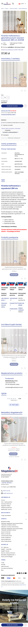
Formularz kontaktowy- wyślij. (8, 114)
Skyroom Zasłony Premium (8, 553)
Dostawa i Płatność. (6, 504)
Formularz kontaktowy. (7, 568)
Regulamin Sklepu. (6, 505)
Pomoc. (3, 500)
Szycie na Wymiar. (6, 532)
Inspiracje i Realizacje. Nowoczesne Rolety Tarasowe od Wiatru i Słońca (12, 524)
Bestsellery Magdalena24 (7, 555)
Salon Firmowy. (5, 566)
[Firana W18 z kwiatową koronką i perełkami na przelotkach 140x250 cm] (14, 429)
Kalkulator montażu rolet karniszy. (10, 527)
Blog (2, 570)
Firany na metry (13, 8)
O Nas (2, 562)
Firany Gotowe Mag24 (7, 556)
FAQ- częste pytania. (6, 502)
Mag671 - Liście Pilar (6, 549)
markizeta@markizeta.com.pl (14, 387)
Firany (6, 8)
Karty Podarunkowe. (6, 541)
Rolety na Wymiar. (6, 534)
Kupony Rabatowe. (6, 539)
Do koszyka (14, 274)
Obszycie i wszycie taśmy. (4, 305)
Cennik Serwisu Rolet (6, 535)
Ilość (2, 95)
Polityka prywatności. (6, 507)
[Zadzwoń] (22, 284)
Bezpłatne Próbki (5, 521)
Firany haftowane (23, 8)
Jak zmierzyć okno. (5, 299)
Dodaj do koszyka (12, 106)
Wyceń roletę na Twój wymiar (14, 616)
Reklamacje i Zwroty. (6, 509)
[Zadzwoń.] (5, 284)
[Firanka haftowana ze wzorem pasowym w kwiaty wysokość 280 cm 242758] (14, 341)
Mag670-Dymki (5, 551)
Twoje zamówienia (6, 515)
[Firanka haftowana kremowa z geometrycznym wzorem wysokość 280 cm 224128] (14, 74)
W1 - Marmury (4, 547)
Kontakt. (3, 564)
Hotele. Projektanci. (6, 537)
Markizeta (3, 120)
